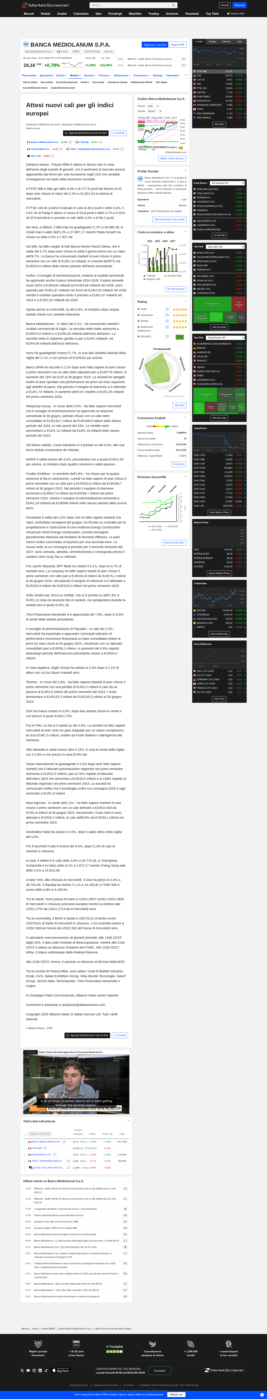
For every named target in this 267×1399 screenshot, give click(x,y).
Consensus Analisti (151, 418)
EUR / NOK (199, 476)
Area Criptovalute (219, 634)
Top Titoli (212, 13)
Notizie (45, 13)
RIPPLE (201, 627)
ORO (196, 549)
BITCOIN (201, 610)
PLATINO (198, 566)
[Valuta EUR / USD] (52, 156)
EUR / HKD (199, 497)
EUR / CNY (199, 493)
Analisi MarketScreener (63, 88)
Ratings (158, 75)
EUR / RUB (199, 468)
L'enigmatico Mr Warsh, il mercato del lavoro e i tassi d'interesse (65, 1209)
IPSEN (200, 375)
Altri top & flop (219, 327)
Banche (183, 205)
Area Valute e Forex (219, 512)
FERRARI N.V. (204, 197)
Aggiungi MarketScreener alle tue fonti (87, 133)
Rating (142, 301)
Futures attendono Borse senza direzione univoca (58, 1215)
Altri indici (219, 124)
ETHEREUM (203, 614)
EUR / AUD (199, 489)
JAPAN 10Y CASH (206, 683)
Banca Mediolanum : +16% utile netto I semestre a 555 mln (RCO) (66, 1290)
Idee (99, 13)
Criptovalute (200, 583)
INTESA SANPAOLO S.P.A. (210, 206)
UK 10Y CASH (204, 692)
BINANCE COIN (205, 623)
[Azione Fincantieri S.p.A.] (60, 149)
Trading (153, 13)
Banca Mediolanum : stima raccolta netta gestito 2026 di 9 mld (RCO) (68, 1284)
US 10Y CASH (204, 675)
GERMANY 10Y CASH (208, 679)
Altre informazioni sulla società (169, 219)
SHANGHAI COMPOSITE (209, 105)
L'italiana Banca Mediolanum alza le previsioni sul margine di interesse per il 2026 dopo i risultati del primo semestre (74, 1265)
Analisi (62, 13)
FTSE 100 (202, 88)
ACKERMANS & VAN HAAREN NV (214, 344)
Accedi (225, 5)
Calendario (81, 13)
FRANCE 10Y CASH (207, 688)
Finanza (104, 75)
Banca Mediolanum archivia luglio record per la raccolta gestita (65, 1234)
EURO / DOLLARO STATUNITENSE (49, 1167)
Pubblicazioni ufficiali (141, 82)
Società (89, 75)
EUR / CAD (199, 485)
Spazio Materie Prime (219, 573)
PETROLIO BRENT (203, 558)
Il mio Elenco (200, 183)
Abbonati (239, 5)
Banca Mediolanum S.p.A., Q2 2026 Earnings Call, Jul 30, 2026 (65, 1247)
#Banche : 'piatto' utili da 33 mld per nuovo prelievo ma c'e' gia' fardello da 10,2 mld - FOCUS (151, 59)
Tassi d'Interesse (203, 644)
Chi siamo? (128, 1385)
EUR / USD (199, 455)
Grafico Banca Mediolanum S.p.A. (161, 98)
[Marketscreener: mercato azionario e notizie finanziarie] (45, 5)
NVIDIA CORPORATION (209, 229)
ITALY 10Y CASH (205, 671)
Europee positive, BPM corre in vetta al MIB (55, 1228)
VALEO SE (202, 356)
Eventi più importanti (66, 82)
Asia (240, 41)
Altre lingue (161, 82)
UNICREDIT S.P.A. (206, 202)
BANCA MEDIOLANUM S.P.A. (46, 1142)
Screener (172, 13)
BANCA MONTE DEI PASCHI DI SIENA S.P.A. (215, 214)
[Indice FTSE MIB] (100, 142)
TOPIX (200, 109)
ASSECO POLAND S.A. (208, 371)
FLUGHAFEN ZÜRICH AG (210, 384)
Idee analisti (47, 82)
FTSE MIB (36, 1148)
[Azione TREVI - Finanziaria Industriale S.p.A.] (121, 149)
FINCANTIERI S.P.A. (41, 1154)
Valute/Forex (200, 428)
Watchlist (135, 13)
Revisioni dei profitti (151, 477)
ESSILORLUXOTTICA (208, 189)
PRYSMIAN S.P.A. (206, 276)
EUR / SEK (199, 472)
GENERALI (202, 210)
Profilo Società (147, 171)
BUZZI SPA (202, 265)
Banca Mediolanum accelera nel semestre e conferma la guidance (67, 1296)
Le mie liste (219, 235)
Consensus (141, 75)
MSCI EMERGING (206, 113)
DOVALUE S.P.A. (205, 280)
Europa (212, 41)
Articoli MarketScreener (35, 88)
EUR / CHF (199, 463)
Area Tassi (219, 699)
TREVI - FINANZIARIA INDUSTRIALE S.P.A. (48, 1161)
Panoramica (29, 75)
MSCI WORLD (204, 117)
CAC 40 (201, 79)
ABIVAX (201, 367)
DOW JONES (203, 96)
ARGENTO (199, 562)
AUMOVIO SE (204, 352)
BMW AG (201, 348)
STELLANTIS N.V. (206, 193)
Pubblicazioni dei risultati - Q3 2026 (174, 211)
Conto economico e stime (155, 232)
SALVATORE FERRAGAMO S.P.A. (213, 257)
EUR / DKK (199, 480)
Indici (200, 41)
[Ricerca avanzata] (173, 5)
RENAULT (202, 360)
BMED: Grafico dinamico (172, 158)
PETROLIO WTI (201, 554)
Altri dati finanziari (176, 289)
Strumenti (192, 13)
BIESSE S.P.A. (204, 289)
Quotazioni (46, 75)
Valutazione (121, 75)
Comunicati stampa (117, 82)
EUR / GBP (199, 459)
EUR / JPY (199, 506)
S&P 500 (201, 92)
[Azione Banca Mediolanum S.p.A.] (70, 142)
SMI (199, 84)
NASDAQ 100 (204, 101)
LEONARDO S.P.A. (206, 225)
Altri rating (180, 405)
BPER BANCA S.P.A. (207, 261)
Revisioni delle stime (174, 542)
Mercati (29, 13)
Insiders (85, 82)
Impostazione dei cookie (106, 1385)
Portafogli (115, 13)
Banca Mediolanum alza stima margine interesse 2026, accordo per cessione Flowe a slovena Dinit (76, 1275)
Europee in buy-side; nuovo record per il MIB (56, 1221)
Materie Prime (201, 522)
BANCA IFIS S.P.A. (206, 253)
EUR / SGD (199, 501)
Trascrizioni (98, 82)
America (226, 41)
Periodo (141, 106)
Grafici (60, 75)
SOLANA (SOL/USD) (207, 619)
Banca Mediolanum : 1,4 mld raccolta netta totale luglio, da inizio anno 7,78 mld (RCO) (76, 1241)
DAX (199, 75)
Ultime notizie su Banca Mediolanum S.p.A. (53, 1181)
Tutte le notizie (30, 82)
